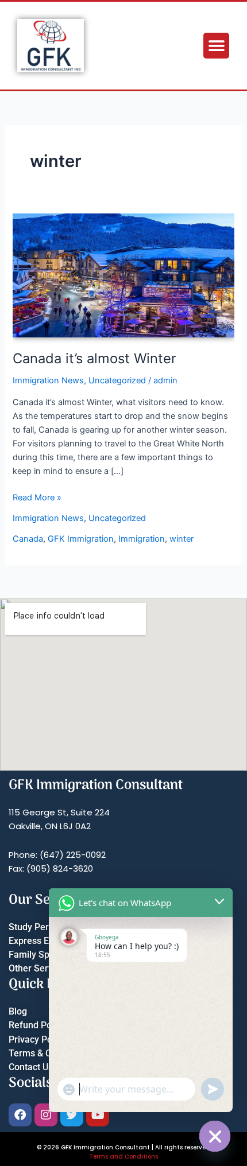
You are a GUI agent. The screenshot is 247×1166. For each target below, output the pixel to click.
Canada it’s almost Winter (94, 358)
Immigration (141, 539)
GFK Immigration (81, 539)
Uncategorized (117, 380)
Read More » (37, 497)
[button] (216, 46)
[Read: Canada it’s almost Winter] (123, 275)
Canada (28, 539)
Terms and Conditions (123, 1156)
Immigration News (48, 380)
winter (181, 539)
